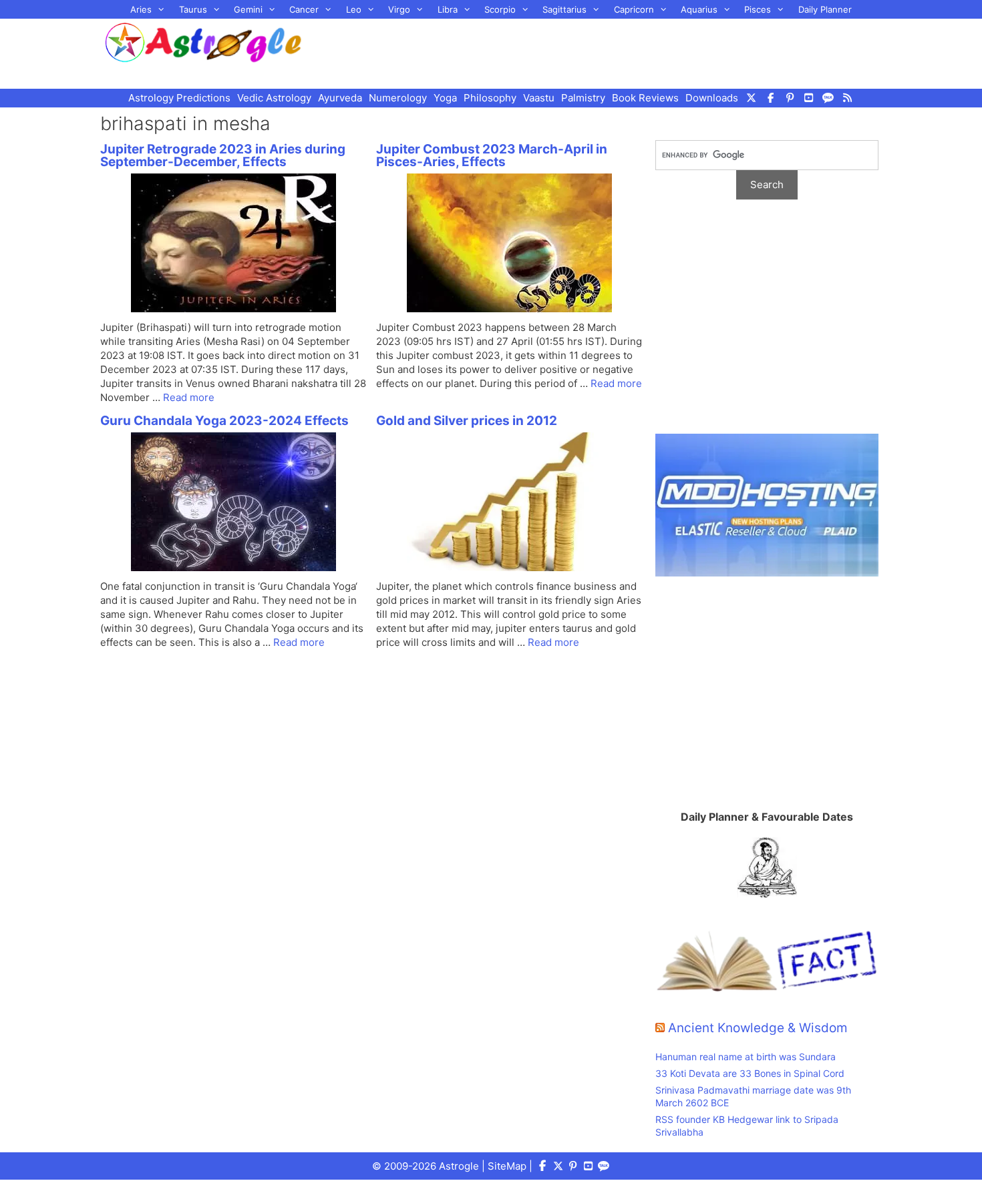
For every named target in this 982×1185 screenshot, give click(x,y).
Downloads (711, 97)
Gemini (248, 9)
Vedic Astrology (274, 97)
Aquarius (699, 9)
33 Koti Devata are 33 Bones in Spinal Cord (749, 1073)
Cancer (304, 9)
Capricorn (634, 9)
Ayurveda (340, 97)
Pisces (757, 9)
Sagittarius (564, 9)
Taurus (193, 9)
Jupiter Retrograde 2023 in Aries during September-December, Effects (222, 155)
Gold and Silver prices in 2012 (466, 420)
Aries (141, 9)
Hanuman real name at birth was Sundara (745, 1056)
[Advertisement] (608, 52)
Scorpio (500, 9)
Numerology (398, 97)
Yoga (445, 97)
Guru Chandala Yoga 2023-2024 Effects (224, 420)
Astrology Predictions (179, 97)
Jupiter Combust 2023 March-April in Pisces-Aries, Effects (491, 155)
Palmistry (583, 97)
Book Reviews (645, 97)
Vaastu (538, 97)
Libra (448, 9)
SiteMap (507, 1166)
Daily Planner (825, 9)
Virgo (399, 9)
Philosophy (490, 97)
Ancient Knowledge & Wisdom (758, 1028)
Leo (353, 9)
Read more (188, 397)
